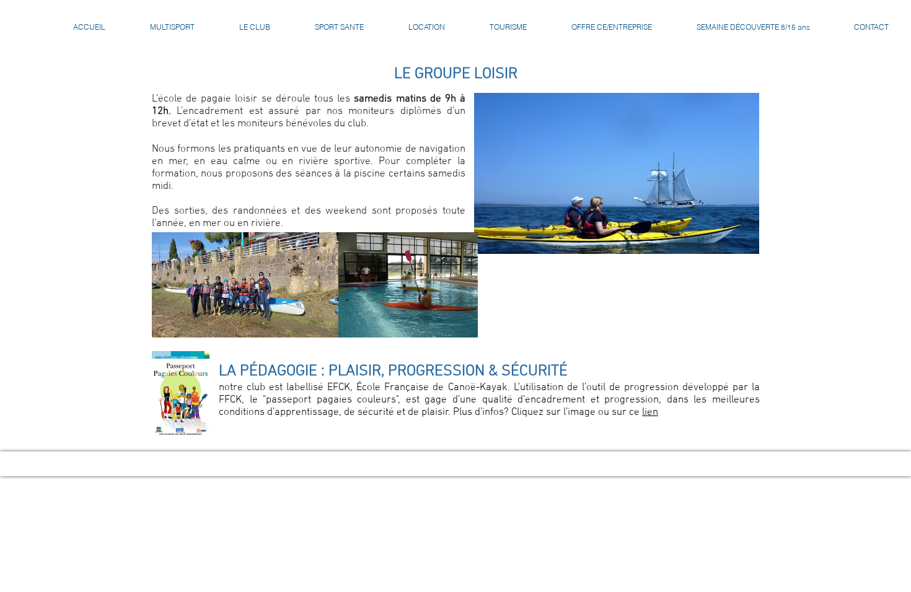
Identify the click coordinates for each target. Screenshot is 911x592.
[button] (255, 27)
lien (650, 412)
